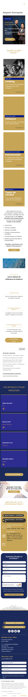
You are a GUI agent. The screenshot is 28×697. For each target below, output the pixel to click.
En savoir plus (19, 92)
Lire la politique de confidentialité (7, 691)
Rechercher (21, 349)
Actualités (14, 491)
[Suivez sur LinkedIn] (9, 631)
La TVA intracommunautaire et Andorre (13, 357)
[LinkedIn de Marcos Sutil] (3, 427)
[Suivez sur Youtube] (15, 631)
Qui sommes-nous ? (14, 340)
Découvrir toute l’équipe (14, 474)
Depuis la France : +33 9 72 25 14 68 (14, 520)
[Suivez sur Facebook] (18, 631)
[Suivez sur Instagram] (12, 631)
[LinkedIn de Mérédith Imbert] (3, 464)
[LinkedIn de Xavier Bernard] (3, 409)
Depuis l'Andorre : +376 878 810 (14, 515)
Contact (9, 39)
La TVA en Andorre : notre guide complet (13, 355)
